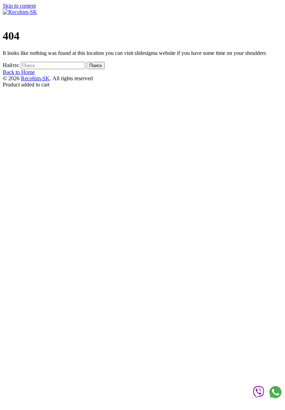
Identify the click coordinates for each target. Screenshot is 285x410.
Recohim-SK (35, 78)
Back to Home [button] (19, 72)
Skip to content (19, 6)
